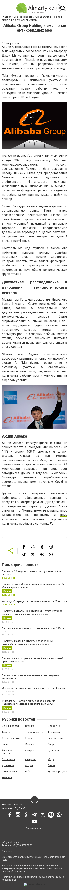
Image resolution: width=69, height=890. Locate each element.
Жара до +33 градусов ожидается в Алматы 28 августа (34, 601)
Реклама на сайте (12, 804)
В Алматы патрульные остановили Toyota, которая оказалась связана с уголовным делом (32, 612)
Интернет (30, 750)
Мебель (29, 744)
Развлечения (55, 738)
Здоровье (54, 725)
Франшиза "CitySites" (13, 808)
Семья (51, 765)
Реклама (7, 777)
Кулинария (8, 765)
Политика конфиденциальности (19, 877)
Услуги (29, 765)
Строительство (11, 738)
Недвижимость (34, 732)
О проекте (7, 851)
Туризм (6, 732)
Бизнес (6, 744)
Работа (29, 771)
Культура (53, 750)
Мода (51, 759)
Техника (29, 725)
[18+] (35, 8)
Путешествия (10, 771)
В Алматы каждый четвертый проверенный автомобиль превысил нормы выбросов (28, 642)
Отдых (28, 738)
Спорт (51, 744)
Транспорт (54, 732)
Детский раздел (57, 771)
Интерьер (30, 759)
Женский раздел (7, 752)
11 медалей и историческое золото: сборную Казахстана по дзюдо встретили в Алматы (28, 702)
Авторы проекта (34, 828)
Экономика (8, 759)
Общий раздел (10, 725)
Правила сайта (46, 877)
